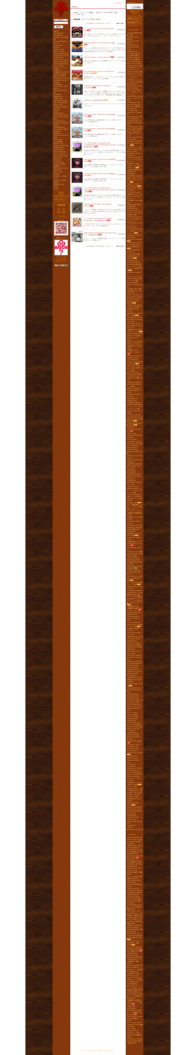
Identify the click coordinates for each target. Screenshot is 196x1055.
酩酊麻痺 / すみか (133, 606)
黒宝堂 (57, 182)
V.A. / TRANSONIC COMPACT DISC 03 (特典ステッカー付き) (134, 624)
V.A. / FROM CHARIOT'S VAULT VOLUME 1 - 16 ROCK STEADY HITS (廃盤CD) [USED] (134, 1033)
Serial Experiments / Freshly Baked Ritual (133, 359)
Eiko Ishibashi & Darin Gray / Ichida (134, 634)
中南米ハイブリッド (61, 68)
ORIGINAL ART (59, 184)
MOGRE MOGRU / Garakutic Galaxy (133, 818)
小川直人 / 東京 (132, 503)
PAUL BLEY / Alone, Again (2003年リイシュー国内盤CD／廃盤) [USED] (134, 913)
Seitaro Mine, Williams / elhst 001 (134, 538)
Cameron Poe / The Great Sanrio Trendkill (134, 138)
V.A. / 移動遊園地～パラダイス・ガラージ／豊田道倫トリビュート (135, 507)
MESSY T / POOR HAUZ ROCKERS (133, 185)
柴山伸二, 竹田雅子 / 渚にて (134, 379)
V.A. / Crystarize (132, 712)
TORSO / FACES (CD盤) (135, 552)
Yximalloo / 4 (132, 731)
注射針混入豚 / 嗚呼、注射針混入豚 (134, 205)
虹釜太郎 (57, 166)
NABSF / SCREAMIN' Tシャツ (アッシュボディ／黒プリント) (135, 159)
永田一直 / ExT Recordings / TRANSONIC (60, 144)
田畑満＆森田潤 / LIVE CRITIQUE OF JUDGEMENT (134, 172)
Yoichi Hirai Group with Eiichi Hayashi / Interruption (134, 526)
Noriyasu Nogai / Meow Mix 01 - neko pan (134, 150)
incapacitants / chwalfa (134, 441)
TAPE (56, 186)
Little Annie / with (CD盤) (135, 443)
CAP (56, 178)
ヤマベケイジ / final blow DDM (133, 779)
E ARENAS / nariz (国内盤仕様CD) (94, 100)
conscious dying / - (133, 714)
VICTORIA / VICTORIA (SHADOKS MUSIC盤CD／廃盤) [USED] (134, 1041)
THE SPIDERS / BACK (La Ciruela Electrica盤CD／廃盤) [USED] (134, 907)
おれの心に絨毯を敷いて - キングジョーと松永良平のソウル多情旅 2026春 (134, 267)
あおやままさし (59, 113)
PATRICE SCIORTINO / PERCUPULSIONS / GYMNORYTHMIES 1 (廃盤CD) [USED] (134, 928)
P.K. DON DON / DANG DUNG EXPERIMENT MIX (135, 578)
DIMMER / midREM (134, 402)
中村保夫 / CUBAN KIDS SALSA (133, 154)
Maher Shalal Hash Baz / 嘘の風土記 (134, 424)
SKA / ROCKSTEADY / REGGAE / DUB (60, 104)
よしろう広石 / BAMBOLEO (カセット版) (135, 787)
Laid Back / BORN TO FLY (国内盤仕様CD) (134, 54)
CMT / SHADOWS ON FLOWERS (134, 436)
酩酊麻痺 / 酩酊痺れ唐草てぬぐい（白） (134, 609)
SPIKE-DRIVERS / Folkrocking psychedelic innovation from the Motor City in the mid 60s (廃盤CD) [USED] (134, 899)
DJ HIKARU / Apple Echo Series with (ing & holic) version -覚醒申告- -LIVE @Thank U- (134, 105)
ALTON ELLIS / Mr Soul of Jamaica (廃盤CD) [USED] (134, 1018)
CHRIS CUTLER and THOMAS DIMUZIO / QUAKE (133, 390)
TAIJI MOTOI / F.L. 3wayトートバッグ (135, 224)
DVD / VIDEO (59, 172)
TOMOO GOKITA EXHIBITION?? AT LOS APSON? (134, 799)
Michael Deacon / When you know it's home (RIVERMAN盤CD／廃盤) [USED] (135, 871)
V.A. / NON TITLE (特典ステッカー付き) (134, 583)
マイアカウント (119, 3)
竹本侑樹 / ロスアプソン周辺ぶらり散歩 (134, 783)
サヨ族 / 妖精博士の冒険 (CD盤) (134, 34)
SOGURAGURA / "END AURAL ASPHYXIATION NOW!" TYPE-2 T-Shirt (134, 129)
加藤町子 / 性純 (132, 350)
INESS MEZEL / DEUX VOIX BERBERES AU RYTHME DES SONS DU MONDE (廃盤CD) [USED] (135, 849)
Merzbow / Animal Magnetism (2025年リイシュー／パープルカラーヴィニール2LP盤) (134, 489)
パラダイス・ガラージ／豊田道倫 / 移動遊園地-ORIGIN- (134, 513)
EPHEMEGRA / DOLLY (135, 677)
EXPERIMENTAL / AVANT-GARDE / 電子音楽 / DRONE (60, 129)
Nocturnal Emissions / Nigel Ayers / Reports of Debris (133, 618)
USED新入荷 (58, 35)
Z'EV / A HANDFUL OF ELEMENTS (134, 461)
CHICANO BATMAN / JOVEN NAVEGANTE (97, 57)
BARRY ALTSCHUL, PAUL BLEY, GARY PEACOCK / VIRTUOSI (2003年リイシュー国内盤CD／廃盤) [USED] (134, 978)
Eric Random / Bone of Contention (134, 522)
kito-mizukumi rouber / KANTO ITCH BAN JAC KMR (134, 690)
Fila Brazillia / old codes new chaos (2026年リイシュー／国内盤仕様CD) (134, 244)
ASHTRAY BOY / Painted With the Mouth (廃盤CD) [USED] (134, 856)
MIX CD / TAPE (59, 49)
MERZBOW (58, 133)
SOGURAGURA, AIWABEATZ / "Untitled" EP (134, 112)
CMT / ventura (132, 433)
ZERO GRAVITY (59, 147)
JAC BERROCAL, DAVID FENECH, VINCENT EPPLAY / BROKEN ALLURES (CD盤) (134, 450)
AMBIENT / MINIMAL (61, 107)
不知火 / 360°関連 (60, 164)
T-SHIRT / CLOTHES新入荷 (60, 38)
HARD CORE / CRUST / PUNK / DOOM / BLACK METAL (61, 117)
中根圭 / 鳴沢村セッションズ (134, 134)
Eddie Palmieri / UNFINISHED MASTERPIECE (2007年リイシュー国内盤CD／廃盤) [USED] (134, 1010)
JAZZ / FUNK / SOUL (61, 86)
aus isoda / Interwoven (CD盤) (133, 412)
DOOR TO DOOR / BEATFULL (133, 42)
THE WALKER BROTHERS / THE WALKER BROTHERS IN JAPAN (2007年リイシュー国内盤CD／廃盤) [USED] (134, 958)
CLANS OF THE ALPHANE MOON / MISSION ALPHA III (133, 667)
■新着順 (98, 19)
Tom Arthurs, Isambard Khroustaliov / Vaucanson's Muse (134, 657)
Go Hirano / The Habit (134, 415)
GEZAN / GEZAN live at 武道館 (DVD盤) (134, 214)
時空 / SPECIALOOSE (61, 168)
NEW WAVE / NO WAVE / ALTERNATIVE (61, 57)
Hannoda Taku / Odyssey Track (134, 822)
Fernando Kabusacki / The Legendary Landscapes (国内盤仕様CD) (135, 419)
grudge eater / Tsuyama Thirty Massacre (134, 236)
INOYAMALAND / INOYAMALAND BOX (134, 559)
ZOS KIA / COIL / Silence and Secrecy (135, 457)
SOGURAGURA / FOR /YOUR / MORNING (134, 118)
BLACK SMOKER (60, 152)
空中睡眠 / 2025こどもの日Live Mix (134, 292)
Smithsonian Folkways (61, 80)
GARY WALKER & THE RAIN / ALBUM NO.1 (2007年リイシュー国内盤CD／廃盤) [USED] (134, 968)
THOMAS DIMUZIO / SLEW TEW (134, 395)
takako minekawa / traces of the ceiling (134, 587)
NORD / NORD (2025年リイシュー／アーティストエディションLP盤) (134, 407)
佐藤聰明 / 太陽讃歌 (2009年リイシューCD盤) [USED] (134, 1002)
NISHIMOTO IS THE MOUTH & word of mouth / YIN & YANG (134, 319)
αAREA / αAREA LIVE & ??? (135, 685)
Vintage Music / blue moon (62, 78)
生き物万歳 (58, 84)
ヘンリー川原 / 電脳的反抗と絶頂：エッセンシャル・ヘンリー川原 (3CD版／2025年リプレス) (135, 600)
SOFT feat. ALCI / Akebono (132, 339)
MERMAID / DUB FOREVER (133, 257)
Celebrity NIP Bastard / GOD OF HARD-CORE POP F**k (134, 572)
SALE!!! (57, 188)
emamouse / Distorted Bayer (133, 761)
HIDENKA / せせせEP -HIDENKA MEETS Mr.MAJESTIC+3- (134, 673)
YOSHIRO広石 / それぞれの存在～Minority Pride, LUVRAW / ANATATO (134, 793)
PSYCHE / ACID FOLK (61, 60)
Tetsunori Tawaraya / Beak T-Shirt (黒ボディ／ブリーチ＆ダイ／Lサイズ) (134, 67)
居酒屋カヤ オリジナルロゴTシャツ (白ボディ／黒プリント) (134, 196)
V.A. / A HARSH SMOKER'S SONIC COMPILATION (132, 718)
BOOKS (57, 174)
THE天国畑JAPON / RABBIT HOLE (133, 530)
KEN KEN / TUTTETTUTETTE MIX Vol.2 (134, 429)
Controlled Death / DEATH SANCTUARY (133, 261)
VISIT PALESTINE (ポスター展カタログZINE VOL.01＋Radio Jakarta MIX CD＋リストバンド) (135, 703)
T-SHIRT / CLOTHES (61, 176)
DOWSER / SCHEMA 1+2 (134, 273)
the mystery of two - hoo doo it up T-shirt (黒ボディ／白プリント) (134, 219)
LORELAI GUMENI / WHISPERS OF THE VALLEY (134, 309)
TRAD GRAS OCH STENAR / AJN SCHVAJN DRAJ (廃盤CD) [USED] (134, 890)
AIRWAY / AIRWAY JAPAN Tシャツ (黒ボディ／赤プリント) (135, 166)
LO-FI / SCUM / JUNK (61, 156)
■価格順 (92, 19)
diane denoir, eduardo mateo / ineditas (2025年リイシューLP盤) (135, 368)
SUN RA (57, 88)
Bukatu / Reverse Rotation (135, 753)
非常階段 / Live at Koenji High (134, 201)
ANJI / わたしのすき (134, 192)
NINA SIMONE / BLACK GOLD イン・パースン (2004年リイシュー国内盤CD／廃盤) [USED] (135, 987)
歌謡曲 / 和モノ (59, 96)
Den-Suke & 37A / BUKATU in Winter (132, 757)
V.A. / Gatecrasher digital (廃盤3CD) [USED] (134, 877)
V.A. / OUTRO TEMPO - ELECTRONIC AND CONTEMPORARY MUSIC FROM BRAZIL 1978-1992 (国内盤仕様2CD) (100, 145)
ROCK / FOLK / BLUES (61, 62)
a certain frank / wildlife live (134, 549)
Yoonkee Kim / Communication (131, 765)
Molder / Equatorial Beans (135, 305)
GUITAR (57, 109)
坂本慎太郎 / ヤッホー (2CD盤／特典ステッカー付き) (134, 543)
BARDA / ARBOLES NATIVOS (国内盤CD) (133, 58)
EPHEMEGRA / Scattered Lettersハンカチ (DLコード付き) (135, 98)
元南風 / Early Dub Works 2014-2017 (135, 518)
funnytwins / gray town (134, 355)
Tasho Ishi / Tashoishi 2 (134, 494)
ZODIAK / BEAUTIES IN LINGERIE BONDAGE (134, 662)
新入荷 (57, 31)
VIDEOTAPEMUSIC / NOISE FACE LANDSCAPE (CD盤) (134, 252)
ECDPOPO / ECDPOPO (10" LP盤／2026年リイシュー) (134, 143)
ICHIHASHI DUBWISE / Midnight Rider (135, 648)
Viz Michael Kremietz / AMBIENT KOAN (134, 613)
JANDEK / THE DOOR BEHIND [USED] (134, 865)
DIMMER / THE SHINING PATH (132, 399)
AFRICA (57, 82)
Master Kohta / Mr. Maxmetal (133, 38)
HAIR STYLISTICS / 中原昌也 (60, 136)
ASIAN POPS (59, 98)
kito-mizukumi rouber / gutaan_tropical (134, 652)
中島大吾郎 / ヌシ (133, 51)
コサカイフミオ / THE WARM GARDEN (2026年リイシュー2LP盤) (134, 278)
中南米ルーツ (59, 70)
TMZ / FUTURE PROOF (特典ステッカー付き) (134, 343)
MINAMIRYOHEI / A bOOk (134, 709)
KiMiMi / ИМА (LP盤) (134, 289)
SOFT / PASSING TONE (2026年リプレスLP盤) (134, 335)
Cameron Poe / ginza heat (135, 239)
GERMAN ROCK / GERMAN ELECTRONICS (61, 122)
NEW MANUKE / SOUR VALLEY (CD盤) (135, 555)
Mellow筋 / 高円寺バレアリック (60, 42)
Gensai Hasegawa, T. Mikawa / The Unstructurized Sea (135, 285)
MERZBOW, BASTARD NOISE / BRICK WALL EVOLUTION (134, 466)
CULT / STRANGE (60, 154)
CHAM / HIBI (132, 439)
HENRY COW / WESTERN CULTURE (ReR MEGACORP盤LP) (134, 643)
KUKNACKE (58, 139)
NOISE (57, 125)
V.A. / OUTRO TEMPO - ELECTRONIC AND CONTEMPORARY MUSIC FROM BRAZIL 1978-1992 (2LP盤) (100, 190)
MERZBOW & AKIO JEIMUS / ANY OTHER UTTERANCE (134, 476)
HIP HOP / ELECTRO (61, 100)
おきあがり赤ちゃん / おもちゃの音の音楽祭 (134, 723)
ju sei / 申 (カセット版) (135, 147)
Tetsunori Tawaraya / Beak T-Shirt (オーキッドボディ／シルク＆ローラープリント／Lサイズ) (134, 75)
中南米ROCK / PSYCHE (62, 72)
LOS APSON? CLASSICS (58, 46)
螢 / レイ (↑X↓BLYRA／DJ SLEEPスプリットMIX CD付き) (134, 499)
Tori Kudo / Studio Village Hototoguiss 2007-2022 (134, 728)
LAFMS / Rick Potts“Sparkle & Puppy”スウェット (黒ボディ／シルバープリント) (135, 230)
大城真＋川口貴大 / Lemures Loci (133, 629)
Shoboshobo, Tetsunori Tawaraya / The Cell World (134, 62)
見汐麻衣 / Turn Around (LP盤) (134, 347)
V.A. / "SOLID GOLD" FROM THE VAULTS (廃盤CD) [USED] (135, 1025)
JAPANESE (58, 94)
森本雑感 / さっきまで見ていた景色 (134, 314)
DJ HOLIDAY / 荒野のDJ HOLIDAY (134, 189)
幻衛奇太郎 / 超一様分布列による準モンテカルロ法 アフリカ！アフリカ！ (134, 179)
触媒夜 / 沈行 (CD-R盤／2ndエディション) (134, 330)
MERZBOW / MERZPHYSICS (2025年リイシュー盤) (135, 482)
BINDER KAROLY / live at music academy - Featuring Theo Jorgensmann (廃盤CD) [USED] (135, 840)
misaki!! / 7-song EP (133, 352)
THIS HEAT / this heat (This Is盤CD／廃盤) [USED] (134, 943)
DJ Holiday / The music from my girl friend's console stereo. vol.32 (134, 325)
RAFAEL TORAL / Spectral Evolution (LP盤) (134, 373)
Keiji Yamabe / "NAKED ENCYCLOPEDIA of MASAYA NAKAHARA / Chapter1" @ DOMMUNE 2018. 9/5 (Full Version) (134, 772)
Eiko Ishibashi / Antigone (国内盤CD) (134, 567)
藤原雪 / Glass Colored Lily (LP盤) (134, 681)
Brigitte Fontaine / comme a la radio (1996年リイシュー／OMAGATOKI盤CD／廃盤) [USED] (135, 920)
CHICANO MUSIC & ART (60, 91)
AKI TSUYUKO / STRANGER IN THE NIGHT (133, 47)
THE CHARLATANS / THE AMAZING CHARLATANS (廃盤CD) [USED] (134, 883)
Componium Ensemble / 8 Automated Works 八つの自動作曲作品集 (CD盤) (134, 592)
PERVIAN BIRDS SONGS (133, 804)
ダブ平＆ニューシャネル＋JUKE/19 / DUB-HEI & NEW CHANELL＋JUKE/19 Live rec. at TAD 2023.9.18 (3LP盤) (135, 84)
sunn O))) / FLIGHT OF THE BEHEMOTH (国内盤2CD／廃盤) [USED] (134, 949)
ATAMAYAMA (59, 162)
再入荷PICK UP (59, 33)
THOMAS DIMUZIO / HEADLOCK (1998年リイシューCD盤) (134, 384)
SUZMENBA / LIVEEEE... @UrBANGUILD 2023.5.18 (135, 827)
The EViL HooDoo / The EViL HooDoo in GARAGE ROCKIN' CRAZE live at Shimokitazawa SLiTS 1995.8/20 (134, 299)
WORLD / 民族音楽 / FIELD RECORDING (60, 75)
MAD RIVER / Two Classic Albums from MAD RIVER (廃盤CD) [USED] (134, 935)
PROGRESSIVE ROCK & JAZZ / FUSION (60, 65)
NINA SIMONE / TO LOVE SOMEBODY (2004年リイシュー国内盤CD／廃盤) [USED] (134, 995)
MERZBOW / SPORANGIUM (131, 471)
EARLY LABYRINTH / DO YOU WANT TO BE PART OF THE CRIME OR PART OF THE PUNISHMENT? (134, 811)
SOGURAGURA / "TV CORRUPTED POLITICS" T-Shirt (134, 123)
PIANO (57, 111)
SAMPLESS (58, 170)
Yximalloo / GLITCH (134, 744)
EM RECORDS (59, 150)
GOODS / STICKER (60, 180)
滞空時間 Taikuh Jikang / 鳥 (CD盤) (134, 563)
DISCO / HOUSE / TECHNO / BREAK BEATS (61, 52)
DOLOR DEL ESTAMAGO (57, 159)
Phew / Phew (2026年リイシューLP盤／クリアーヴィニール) (134, 92)
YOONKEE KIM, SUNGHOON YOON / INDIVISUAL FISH (133, 696)
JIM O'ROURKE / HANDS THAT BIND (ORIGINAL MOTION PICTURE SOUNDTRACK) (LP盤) (134, 737)
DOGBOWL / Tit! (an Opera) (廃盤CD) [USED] (134, 861)
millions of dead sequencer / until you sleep (135, 363)
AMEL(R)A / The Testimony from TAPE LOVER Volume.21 (133, 748)
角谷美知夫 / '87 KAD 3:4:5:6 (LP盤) (134, 534)
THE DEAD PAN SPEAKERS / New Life (133, 209)
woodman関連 (59, 141)
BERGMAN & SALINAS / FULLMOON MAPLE (135, 638)
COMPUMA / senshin (134, 376)
